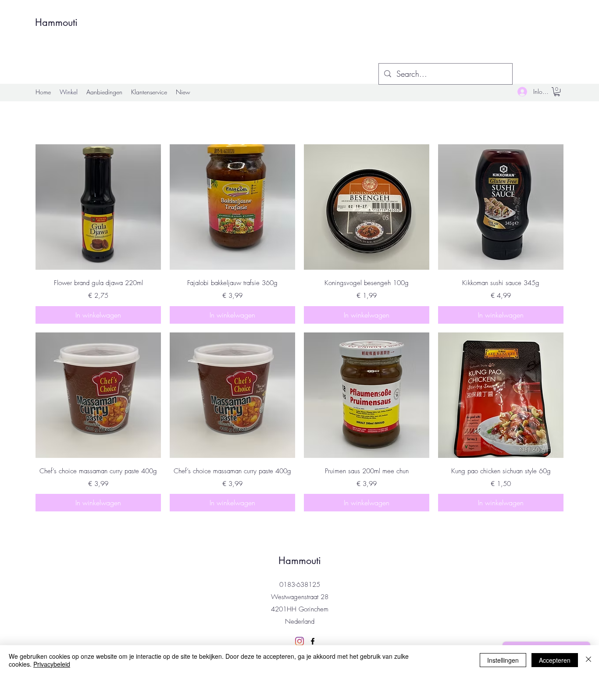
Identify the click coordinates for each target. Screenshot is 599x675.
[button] (557, 91)
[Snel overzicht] (98, 207)
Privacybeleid (51, 664)
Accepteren (554, 660)
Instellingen (503, 660)
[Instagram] (299, 641)
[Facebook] (312, 641)
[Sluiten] (588, 660)
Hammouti (56, 22)
